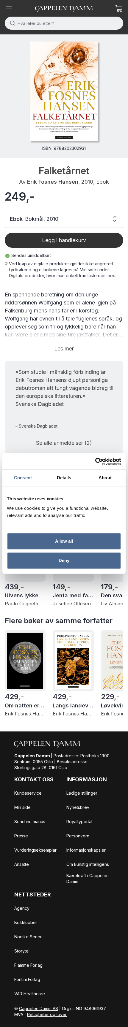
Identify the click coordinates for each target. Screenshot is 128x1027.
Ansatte (21, 864)
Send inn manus (29, 821)
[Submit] (11, 23)
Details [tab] (64, 477)
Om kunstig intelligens (87, 864)
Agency (21, 908)
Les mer (64, 348)
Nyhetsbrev (77, 807)
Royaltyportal (79, 821)
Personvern (77, 835)
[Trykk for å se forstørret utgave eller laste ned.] (64, 91)
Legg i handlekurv (64, 240)
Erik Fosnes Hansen (52, 182)
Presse (21, 835)
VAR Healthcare (29, 993)
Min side (22, 807)
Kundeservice (28, 793)
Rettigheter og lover (47, 1014)
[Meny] (9, 9)
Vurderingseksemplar (35, 850)
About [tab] (105, 477)
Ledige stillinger (81, 793)
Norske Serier (28, 936)
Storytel (21, 950)
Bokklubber (25, 922)
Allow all (64, 541)
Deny (64, 560)
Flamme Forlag (28, 965)
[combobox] (64, 23)
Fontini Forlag (27, 979)
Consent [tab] (23, 477)
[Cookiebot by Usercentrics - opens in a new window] (95, 461)
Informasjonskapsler (86, 850)
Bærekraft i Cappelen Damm (87, 878)
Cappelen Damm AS (38, 1008)
